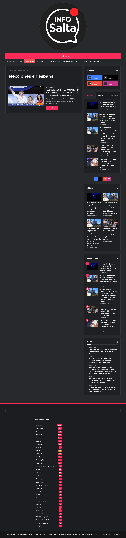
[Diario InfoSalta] (63, 26)
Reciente (90, 95)
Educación (39, 510)
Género (38, 441)
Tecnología (39, 479)
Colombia (39, 526)
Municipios (39, 428)
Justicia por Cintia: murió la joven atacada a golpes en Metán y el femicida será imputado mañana (109, 118)
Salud (38, 457)
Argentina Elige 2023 (42, 517)
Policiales (39, 444)
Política (38, 447)
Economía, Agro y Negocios (45, 466)
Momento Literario (42, 523)
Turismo (38, 504)
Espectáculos (40, 498)
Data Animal (40, 482)
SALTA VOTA (40, 513)
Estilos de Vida (40, 488)
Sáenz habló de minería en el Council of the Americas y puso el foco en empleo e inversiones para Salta (68, 61)
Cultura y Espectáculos (43, 460)
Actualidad (39, 425)
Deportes (39, 453)
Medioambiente (41, 501)
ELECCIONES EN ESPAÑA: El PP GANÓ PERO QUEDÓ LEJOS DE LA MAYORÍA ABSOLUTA (62, 93)
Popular (101, 95)
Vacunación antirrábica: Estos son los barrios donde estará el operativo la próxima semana (108, 163)
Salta (37, 431)
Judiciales (39, 463)
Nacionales (39, 434)
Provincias (39, 469)
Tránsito (38, 494)
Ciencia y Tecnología (42, 520)
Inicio (11, 70)
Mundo (38, 450)
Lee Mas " (52, 108)
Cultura (38, 491)
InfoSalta (50, 87)
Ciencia (38, 507)
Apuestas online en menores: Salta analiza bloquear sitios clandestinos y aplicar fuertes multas (108, 150)
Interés (38, 472)
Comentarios (113, 95)
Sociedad (39, 438)
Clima (38, 476)
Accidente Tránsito (42, 485)
